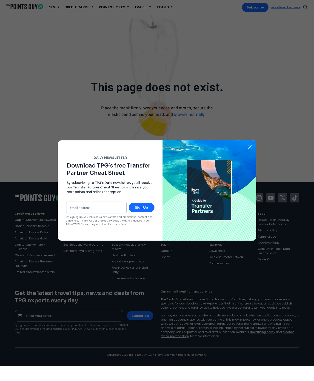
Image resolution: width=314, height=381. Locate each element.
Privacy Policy (75, 224)
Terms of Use (89, 220)
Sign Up (141, 207)
